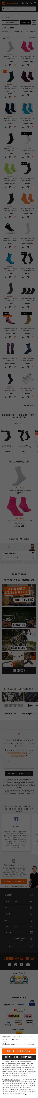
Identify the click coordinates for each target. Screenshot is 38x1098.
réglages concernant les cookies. (18, 1044)
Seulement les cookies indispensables (19, 1057)
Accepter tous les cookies (17, 1051)
